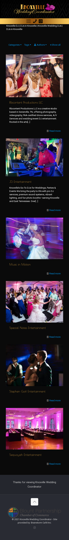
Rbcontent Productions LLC (26, 102)
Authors (41, 44)
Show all (56, 44)
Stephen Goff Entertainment (27, 391)
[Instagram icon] (34, 527)
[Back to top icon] (34, 501)
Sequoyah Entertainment (25, 455)
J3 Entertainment (20, 181)
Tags (26, 44)
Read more (55, 131)
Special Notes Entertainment (27, 328)
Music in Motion (20, 264)
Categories (14, 44)
